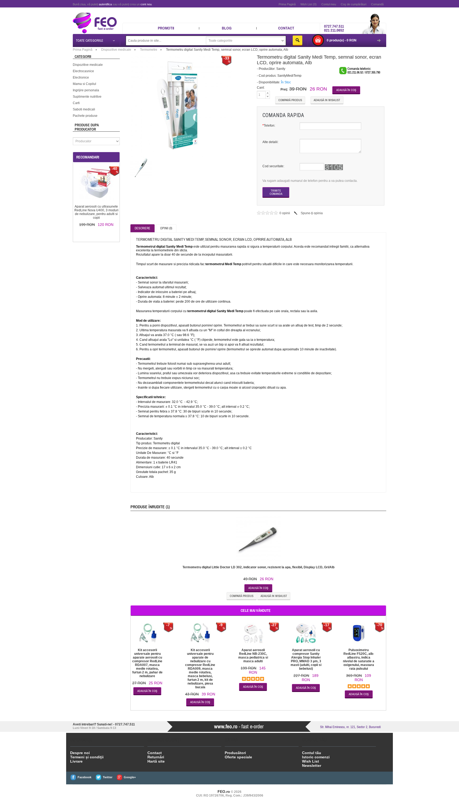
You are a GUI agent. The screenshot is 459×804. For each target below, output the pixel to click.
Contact (286, 28)
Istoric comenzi (316, 757)
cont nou (146, 4)
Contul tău (311, 753)
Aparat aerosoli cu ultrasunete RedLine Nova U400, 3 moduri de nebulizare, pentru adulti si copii (96, 212)
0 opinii (285, 213)
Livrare (76, 761)
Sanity (280, 69)
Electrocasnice (83, 71)
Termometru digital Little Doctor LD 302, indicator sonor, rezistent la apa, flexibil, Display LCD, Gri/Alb (258, 567)
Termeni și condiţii (87, 757)
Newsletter (311, 765)
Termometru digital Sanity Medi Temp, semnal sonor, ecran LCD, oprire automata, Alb (227, 49)
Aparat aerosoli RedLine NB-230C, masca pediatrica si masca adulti (253, 655)
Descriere (142, 228)
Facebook (84, 777)
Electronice (81, 77)
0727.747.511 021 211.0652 (334, 28)
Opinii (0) (166, 228)
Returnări (155, 757)
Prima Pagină (287, 4)
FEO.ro (224, 791)
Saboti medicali (84, 109)
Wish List (310, 761)
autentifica (105, 4)
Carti (76, 103)
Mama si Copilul (84, 84)
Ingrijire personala (86, 90)
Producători (235, 753)
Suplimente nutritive (87, 96)
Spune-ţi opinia (312, 213)
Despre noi (80, 753)
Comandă (377, 4)
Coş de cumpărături (353, 4)
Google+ (130, 777)
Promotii (166, 28)
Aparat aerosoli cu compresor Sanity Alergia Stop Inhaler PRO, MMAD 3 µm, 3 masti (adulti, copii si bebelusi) (306, 659)
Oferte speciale (238, 757)
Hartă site (156, 761)
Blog (227, 28)
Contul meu (328, 4)
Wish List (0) (308, 4)
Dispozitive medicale (88, 65)
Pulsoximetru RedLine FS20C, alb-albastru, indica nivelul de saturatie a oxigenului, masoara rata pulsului (358, 659)
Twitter (107, 777)
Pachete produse (85, 116)
